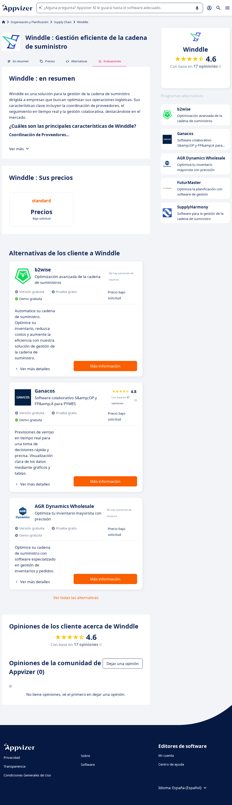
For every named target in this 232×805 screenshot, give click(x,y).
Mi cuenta (166, 755)
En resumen (21, 61)
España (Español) (186, 787)
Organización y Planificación (29, 22)
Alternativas (79, 61)
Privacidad (12, 757)
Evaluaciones (112, 61)
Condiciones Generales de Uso (27, 775)
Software (88, 764)
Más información (105, 366)
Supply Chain (63, 22)
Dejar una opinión (122, 663)
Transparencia (14, 766)
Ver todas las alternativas (76, 597)
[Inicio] (3, 22)
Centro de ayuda (171, 764)
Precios (50, 61)
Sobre (85, 755)
